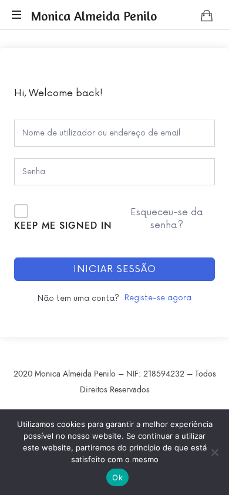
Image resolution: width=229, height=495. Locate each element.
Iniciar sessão (114, 269)
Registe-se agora (157, 298)
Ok (117, 477)
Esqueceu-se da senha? (166, 218)
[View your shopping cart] (206, 15)
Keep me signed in (63, 225)
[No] (214, 452)
